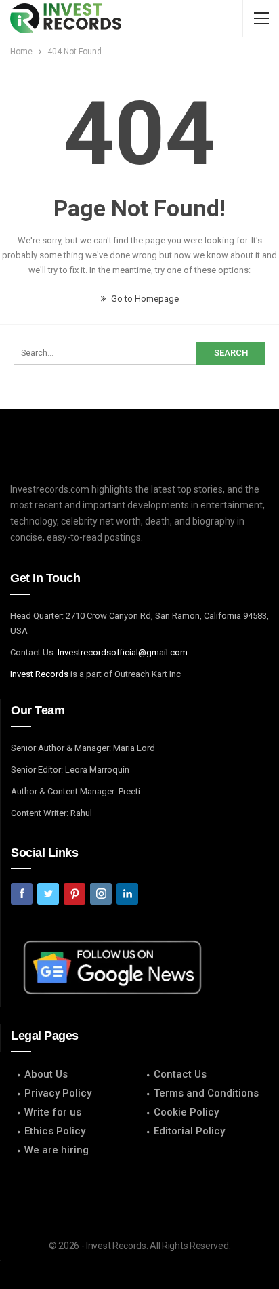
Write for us (52, 1112)
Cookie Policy (186, 1112)
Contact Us (180, 1074)
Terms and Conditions (206, 1093)
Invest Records (39, 674)
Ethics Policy (54, 1131)
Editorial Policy (189, 1131)
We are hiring (56, 1150)
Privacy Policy (57, 1093)
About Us (46, 1074)
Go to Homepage (144, 298)
